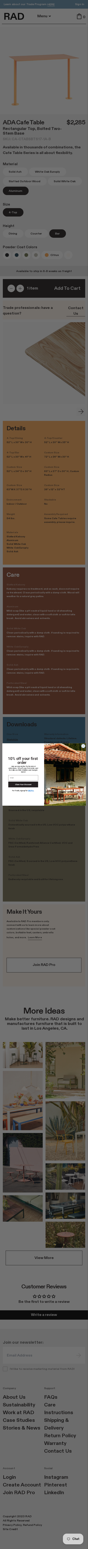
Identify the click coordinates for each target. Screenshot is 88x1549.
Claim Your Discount (23, 784)
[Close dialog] (83, 746)
